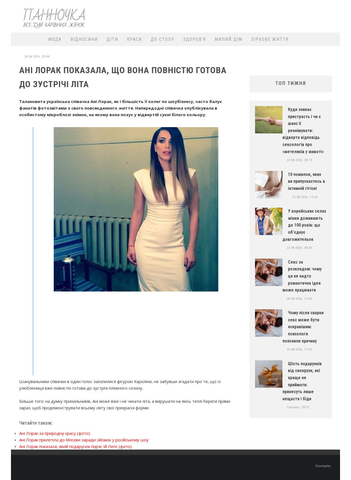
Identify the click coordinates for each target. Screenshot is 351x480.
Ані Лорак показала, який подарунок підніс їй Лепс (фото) (75, 446)
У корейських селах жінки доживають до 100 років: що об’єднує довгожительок (304, 225)
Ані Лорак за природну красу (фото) (54, 433)
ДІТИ (112, 39)
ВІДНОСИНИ (84, 39)
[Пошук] (332, 39)
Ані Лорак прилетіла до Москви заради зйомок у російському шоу (84, 439)
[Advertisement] (237, 15)
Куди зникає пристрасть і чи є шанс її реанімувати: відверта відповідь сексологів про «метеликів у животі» (303, 130)
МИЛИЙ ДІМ (228, 39)
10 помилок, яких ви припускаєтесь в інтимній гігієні (306, 181)
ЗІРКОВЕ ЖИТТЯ (269, 39)
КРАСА (134, 39)
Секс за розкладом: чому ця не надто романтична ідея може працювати (302, 276)
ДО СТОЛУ (162, 39)
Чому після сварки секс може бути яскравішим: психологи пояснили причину (303, 326)
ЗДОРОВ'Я (194, 39)
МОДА (55, 39)
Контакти (323, 466)
